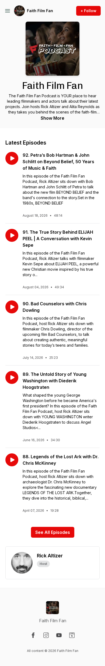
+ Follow (88, 10)
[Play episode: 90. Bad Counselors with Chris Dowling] (11, 306)
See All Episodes (52, 532)
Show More (52, 118)
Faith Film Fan (40, 10)
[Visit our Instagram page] (46, 635)
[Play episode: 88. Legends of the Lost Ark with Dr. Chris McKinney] (11, 459)
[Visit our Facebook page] (33, 635)
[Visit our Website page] (72, 635)
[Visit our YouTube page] (59, 635)
